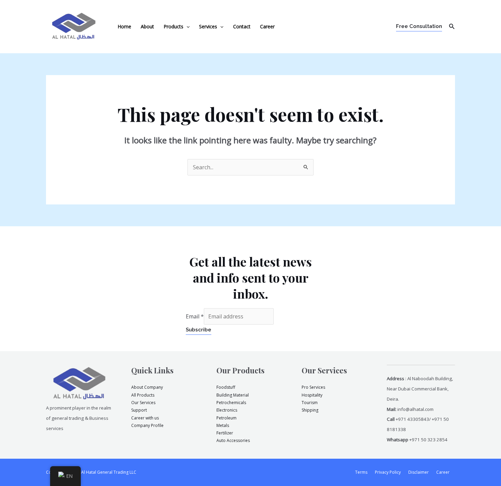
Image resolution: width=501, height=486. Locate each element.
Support (139, 410)
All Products (142, 395)
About (147, 26)
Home (124, 26)
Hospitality (312, 395)
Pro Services (313, 387)
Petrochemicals (231, 402)
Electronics (226, 410)
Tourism (310, 402)
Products (173, 26)
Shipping (310, 410)
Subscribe (198, 330)
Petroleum (226, 418)
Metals (222, 425)
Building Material (232, 395)
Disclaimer (418, 472)
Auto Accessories (233, 440)
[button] (186, 27)
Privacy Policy (388, 472)
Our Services (143, 402)
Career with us (145, 418)
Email (195, 316)
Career (267, 26)
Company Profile (147, 425)
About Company (147, 387)
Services (208, 26)
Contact (241, 26)
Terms (361, 472)
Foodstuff (225, 387)
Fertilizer (224, 433)
